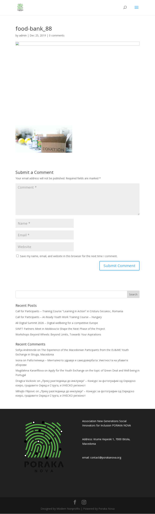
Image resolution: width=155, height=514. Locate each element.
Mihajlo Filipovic (25, 391)
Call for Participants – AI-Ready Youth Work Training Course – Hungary (59, 317)
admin (23, 35)
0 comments (56, 35)
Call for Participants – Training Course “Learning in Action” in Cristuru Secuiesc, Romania (69, 311)
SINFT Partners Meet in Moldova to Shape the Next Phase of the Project (60, 329)
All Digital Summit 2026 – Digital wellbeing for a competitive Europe (57, 323)
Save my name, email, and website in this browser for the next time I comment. (68, 256)
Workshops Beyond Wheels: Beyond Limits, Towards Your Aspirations (58, 334)
